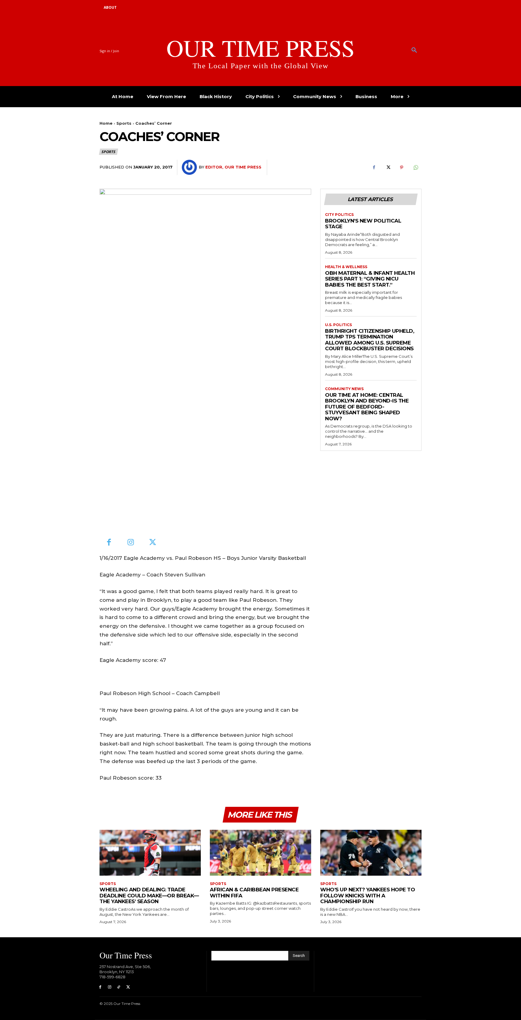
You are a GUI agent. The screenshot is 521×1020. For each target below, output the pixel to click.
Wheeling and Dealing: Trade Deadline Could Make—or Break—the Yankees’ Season (149, 895)
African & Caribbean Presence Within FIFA (254, 893)
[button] (414, 50)
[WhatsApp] (415, 168)
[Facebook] (374, 168)
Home (105, 123)
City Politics (339, 215)
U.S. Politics (338, 325)
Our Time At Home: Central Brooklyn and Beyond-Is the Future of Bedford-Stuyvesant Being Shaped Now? (367, 407)
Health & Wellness (346, 267)
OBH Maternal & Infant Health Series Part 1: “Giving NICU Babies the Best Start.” (370, 279)
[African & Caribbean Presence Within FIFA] (260, 852)
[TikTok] (119, 987)
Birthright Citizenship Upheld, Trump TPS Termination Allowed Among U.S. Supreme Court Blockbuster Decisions (369, 340)
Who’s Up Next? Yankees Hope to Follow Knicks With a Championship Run (367, 895)
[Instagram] (131, 542)
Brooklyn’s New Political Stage (363, 224)
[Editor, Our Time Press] (190, 167)
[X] (388, 168)
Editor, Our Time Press (233, 167)
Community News (344, 389)
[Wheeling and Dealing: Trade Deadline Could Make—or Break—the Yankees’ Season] (150, 852)
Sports (123, 123)
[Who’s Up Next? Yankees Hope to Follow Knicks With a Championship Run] (371, 852)
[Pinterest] (402, 168)
